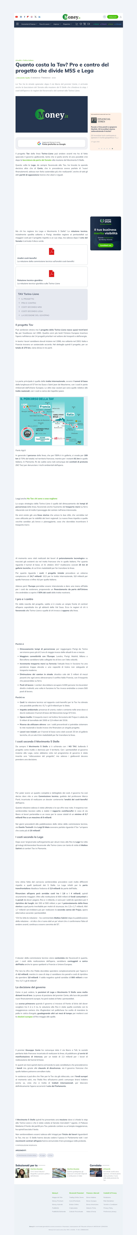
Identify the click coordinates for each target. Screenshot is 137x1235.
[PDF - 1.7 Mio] (51, 251)
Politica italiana (28, 60)
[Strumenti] (84, 24)
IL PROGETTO (27, 299)
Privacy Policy (108, 1208)
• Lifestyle (118, 24)
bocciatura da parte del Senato (37, 160)
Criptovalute (73, 1208)
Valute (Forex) (91, 1211)
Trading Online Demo (76, 1197)
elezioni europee (25, 1016)
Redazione (107, 1197)
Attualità (18, 60)
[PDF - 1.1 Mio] (51, 273)
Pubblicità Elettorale (59, 1211)
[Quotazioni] (77, 24)
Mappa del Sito (57, 1197)
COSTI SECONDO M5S (31, 307)
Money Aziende (57, 1204)
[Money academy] (81, 24)
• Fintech (103, 24)
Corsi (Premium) (74, 1201)
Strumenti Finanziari (76, 1193)
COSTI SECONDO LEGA (32, 311)
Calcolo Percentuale (76, 1211)
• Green (110, 24)
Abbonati (112, 17)
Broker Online (74, 1204)
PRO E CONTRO (28, 303)
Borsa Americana (92, 1204)
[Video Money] (88, 24)
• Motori (96, 24)
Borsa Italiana (91, 1197)
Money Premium (57, 1201)
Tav (51, 1155)
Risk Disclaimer (108, 1201)
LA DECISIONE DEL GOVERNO (35, 315)
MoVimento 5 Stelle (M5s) (27, 1155)
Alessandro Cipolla (23, 78)
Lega (43, 1155)
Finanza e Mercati (92, 1193)
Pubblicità (55, 1208)
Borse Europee (91, 1201)
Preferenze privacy (109, 1211)
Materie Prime (91, 1208)
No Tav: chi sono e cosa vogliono (42, 498)
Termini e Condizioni (110, 1204)
